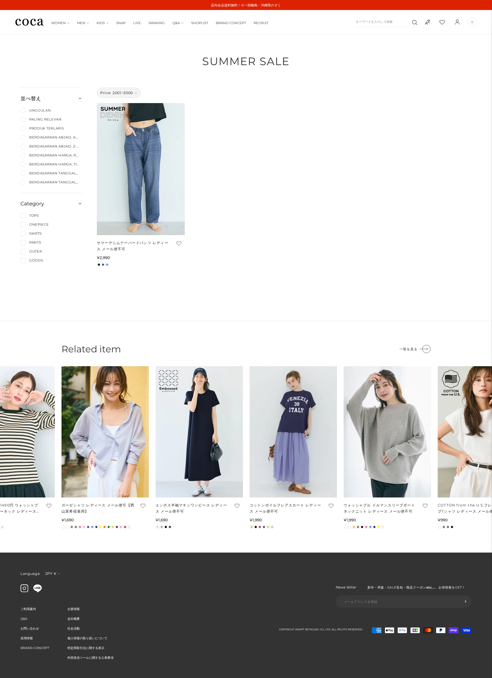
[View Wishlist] (446, 22)
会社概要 (73, 619)
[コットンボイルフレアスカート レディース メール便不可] (293, 431)
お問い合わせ (29, 628)
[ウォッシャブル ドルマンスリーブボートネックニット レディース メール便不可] (387, 431)
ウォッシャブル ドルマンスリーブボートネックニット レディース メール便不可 (379, 508)
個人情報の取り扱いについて (87, 638)
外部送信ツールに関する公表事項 (90, 658)
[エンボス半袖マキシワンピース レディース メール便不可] (199, 431)
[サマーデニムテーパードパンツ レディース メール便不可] (141, 169)
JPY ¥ (50, 573)
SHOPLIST (199, 23)
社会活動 (73, 628)
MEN (81, 23)
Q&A (176, 23)
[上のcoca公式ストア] (37, 591)
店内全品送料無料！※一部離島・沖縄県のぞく (246, 5)
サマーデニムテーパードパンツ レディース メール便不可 (132, 246)
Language (30, 573)
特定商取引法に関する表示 (85, 648)
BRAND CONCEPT (231, 23)
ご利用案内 (28, 609)
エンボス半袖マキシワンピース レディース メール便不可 (191, 508)
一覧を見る (408, 349)
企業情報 (73, 609)
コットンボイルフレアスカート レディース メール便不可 (285, 508)
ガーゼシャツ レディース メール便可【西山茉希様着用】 (97, 508)
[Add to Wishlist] (178, 243)
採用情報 (26, 638)
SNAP (121, 23)
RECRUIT (261, 23)
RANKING (157, 23)
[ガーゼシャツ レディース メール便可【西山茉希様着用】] (105, 431)
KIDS (101, 23)
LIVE (137, 23)
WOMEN (58, 23)
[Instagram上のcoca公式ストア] (24, 591)
